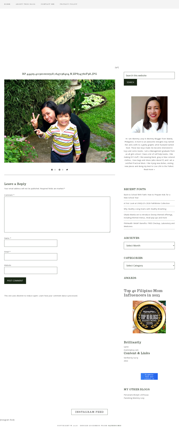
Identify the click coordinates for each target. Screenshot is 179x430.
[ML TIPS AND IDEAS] (124, 54)
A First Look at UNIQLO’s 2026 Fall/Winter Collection (147, 203)
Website (7, 265)
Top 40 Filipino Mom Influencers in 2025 (143, 292)
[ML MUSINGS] (89, 54)
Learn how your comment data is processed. (58, 296)
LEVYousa (144, 395)
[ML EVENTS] (66, 54)
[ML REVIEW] (101, 54)
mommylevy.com (131, 350)
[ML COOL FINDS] (54, 54)
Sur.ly (135, 358)
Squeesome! (115, 425)
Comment (9, 195)
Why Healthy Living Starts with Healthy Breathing (145, 209)
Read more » (149, 169)
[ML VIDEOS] (136, 54)
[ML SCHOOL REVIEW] (113, 54)
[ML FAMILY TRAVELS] (78, 54)
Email (7, 252)
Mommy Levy (89, 28)
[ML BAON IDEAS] (42, 54)
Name (7, 238)
